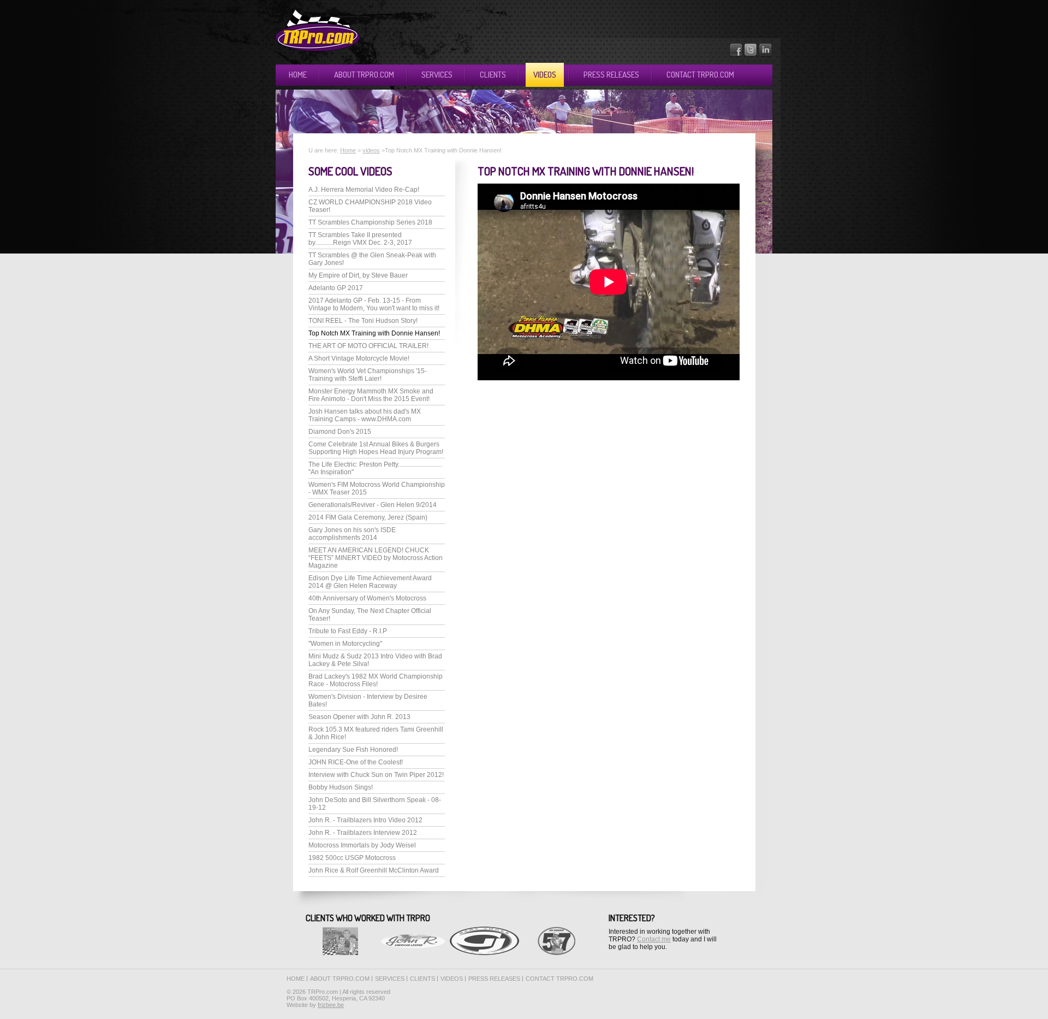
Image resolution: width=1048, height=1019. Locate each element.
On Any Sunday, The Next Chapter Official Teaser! (369, 614)
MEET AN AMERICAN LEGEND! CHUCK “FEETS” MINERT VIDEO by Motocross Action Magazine (375, 557)
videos (371, 150)
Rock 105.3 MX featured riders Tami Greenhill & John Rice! (375, 733)
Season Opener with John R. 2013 (359, 717)
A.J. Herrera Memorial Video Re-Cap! (363, 189)
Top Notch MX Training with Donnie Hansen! (374, 333)
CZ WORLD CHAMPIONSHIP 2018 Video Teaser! (370, 206)
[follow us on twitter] (751, 54)
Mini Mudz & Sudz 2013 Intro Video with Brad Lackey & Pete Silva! (375, 660)
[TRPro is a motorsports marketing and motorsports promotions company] (318, 49)
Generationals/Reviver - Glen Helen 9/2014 (372, 505)
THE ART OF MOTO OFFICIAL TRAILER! (368, 346)
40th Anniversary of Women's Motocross (367, 598)
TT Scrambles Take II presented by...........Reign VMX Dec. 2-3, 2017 (360, 238)
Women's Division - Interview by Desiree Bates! (367, 700)
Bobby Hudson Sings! (340, 787)
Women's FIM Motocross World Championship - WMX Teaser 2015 (376, 488)
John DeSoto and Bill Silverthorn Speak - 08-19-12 (374, 803)
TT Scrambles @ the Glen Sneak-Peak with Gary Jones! (372, 259)
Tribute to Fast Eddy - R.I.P (347, 631)
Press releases (611, 74)
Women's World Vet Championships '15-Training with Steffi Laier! (367, 374)
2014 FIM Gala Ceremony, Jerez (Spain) (367, 517)
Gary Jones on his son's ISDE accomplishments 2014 (352, 533)
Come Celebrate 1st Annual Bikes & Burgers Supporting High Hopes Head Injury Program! (375, 448)
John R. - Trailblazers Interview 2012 (362, 833)
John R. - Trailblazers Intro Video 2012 (365, 820)
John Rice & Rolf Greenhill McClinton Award (373, 870)
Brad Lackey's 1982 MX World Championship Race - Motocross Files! (375, 680)
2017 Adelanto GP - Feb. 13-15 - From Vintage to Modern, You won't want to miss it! (373, 304)
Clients (493, 74)
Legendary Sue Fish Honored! (353, 749)
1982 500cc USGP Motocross (352, 858)
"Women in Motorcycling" (345, 643)
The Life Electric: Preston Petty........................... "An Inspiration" (375, 468)
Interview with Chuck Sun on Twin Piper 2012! (376, 775)
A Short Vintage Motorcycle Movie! (358, 358)
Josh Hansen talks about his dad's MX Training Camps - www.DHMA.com (364, 415)
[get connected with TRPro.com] (765, 54)
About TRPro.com (364, 74)
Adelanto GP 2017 (335, 288)
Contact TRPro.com (700, 74)
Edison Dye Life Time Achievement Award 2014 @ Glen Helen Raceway (370, 582)
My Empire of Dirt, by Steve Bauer (358, 275)
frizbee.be (331, 1005)
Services (436, 74)
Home (298, 74)
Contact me (654, 939)
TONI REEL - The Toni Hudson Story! (363, 321)
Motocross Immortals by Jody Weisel (362, 845)
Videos (544, 74)
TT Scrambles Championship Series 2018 (370, 222)
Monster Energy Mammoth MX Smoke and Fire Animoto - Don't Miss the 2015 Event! (370, 395)
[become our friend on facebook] (736, 54)
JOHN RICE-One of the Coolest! (355, 762)
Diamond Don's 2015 (339, 431)
